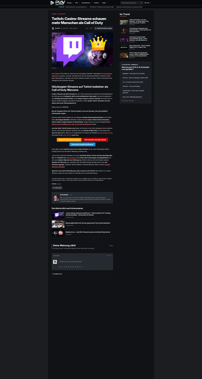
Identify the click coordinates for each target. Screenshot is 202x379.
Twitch (56, 73)
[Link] (77, 267)
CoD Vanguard (72, 158)
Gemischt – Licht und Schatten (131, 86)
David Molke (64, 195)
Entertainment (86, 2)
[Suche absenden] (141, 3)
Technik (96, 2)
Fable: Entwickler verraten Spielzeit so (76, 7)
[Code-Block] (75, 267)
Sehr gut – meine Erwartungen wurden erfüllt (135, 78)
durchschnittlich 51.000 (105, 133)
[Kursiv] (62, 267)
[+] (82, 266)
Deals (103, 2)
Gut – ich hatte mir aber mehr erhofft (133, 82)
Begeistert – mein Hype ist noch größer (134, 73)
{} (79, 266)
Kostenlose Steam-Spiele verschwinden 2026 (129, 7)
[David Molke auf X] (70, 194)
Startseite (54, 13)
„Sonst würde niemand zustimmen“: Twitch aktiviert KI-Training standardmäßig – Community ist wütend (88, 214)
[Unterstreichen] (64, 267)
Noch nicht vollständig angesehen (132, 97)
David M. (57, 28)
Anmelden (108, 255)
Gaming (69, 2)
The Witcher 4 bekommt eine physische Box (101, 7)
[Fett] (60, 267)
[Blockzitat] (73, 267)
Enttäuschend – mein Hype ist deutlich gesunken (133, 91)
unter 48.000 (67, 135)
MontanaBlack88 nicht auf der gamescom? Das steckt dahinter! (88, 223)
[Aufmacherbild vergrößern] (82, 50)
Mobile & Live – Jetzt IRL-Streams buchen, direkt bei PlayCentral (88, 232)
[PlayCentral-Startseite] (58, 3)
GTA (76, 2)
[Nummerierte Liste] (69, 267)
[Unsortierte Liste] (71, 267)
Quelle (59, 184)
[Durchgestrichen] (66, 267)
